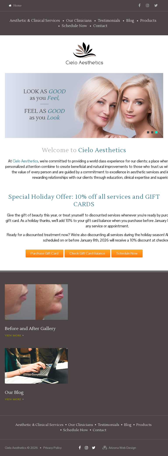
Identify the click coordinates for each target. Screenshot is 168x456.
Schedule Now (74, 26)
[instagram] (147, 5)
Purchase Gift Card (44, 253)
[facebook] (139, 5)
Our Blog (14, 392)
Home (17, 5)
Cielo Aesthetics (15, 448)
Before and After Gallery (30, 329)
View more (13, 335)
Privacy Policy (52, 448)
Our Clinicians (79, 20)
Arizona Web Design (122, 448)
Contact (100, 26)
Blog (130, 20)
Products (148, 20)
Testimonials (109, 20)
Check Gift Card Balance (87, 253)
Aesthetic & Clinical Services (35, 20)
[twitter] (156, 5)
